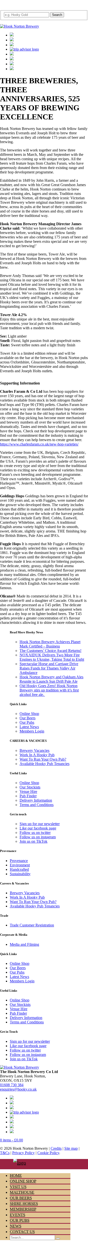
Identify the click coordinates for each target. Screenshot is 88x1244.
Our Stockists (30, 787)
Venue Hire (28, 791)
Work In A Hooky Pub (37, 755)
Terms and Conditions (37, 805)
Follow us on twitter (35, 832)
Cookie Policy (48, 1153)
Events (17, 1214)
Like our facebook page (38, 828)
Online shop (23, 1181)
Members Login (32, 731)
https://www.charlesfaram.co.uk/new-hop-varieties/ (39, 444)
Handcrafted (19, 869)
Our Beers (27, 718)
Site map (71, 1148)
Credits (56, 1148)
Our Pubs (27, 722)
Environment (20, 865)
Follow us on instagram (38, 837)
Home (16, 1175)
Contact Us (22, 1231)
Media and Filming (24, 944)
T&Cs (5, 1153)
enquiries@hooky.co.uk (18, 1089)
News (15, 1226)
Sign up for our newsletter (40, 824)
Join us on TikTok (33, 841)
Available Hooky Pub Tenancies (44, 764)
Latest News (29, 727)
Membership (23, 1209)
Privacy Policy (23, 1153)
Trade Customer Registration (32, 925)
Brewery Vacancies (34, 750)
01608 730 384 (11, 1085)
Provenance (19, 861)
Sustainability (20, 874)
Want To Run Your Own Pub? (43, 759)
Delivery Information (36, 800)
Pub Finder (28, 796)
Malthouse (22, 1192)
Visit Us (18, 1186)
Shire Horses (24, 1203)
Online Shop (29, 714)
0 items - (11, 1140)
